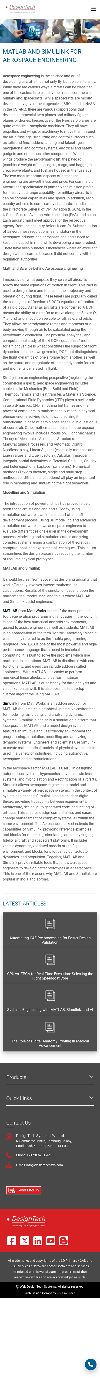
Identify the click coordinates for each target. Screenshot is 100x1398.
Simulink (10, 703)
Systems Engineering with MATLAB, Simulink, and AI (50, 1009)
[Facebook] (11, 1240)
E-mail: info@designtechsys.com (39, 1165)
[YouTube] (50, 1240)
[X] (24, 1240)
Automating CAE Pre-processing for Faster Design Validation (50, 940)
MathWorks (36, 611)
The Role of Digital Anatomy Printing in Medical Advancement (50, 1043)
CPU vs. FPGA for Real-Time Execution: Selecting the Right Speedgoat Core (50, 976)
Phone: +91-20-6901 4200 (34, 1155)
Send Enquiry (28, 1190)
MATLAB (10, 611)
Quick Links (19, 1098)
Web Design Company (40, 1293)
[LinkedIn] (37, 1240)
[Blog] (63, 1240)
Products (16, 1077)
